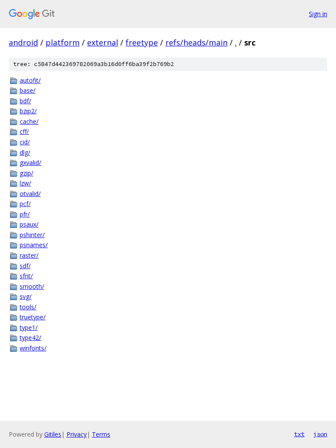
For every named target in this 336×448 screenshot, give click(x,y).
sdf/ (25, 266)
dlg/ (25, 152)
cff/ (24, 131)
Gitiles (52, 434)
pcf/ (25, 204)
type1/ (29, 327)
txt (299, 434)
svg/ (26, 296)
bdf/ (25, 101)
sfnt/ (26, 276)
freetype (142, 42)
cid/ (25, 142)
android (23, 42)
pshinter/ (32, 235)
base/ (27, 90)
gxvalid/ (30, 162)
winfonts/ (33, 348)
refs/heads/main (196, 42)
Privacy (76, 434)
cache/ (29, 121)
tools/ (28, 307)
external (102, 42)
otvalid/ (30, 193)
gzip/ (26, 173)
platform (63, 42)
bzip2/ (28, 111)
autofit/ (30, 80)
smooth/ (32, 286)
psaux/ (29, 224)
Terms (101, 434)
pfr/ (25, 214)
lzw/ (25, 183)
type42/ (30, 337)
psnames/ (34, 245)
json (320, 434)
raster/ (29, 255)
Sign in (318, 14)
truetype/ (33, 317)
